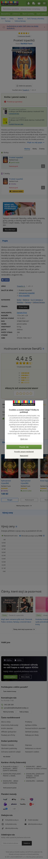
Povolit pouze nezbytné (24, 451)
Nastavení (24, 455)
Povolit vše (24, 447)
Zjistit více (23, 439)
